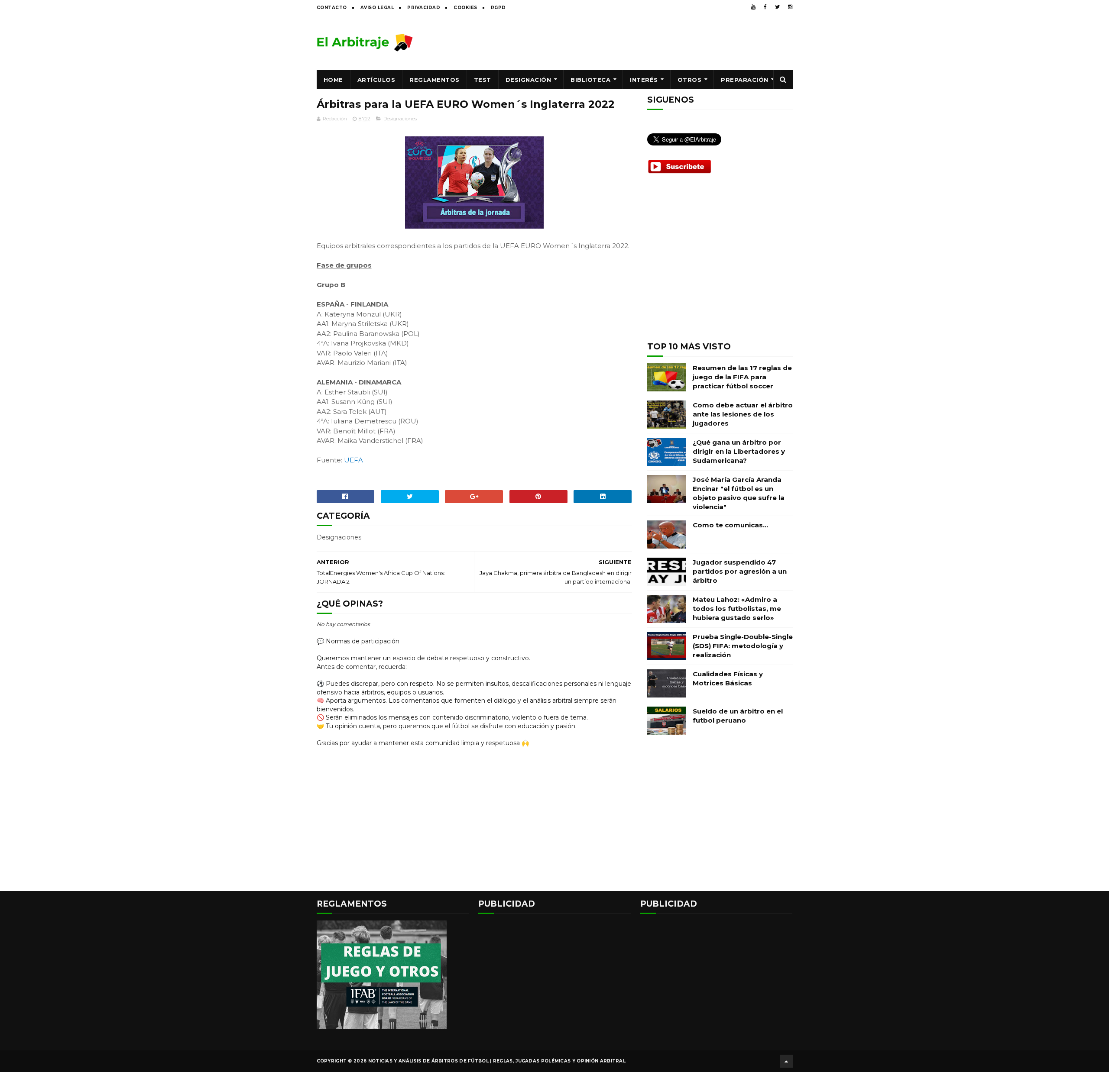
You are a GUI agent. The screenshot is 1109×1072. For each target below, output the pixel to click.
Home (333, 79)
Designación (528, 79)
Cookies (465, 7)
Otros (690, 79)
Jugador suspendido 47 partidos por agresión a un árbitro (740, 571)
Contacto (332, 7)
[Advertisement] (635, 42)
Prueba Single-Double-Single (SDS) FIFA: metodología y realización (743, 646)
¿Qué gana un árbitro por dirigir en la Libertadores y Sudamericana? (739, 451)
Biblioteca (590, 79)
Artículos (376, 79)
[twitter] (777, 7)
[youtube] (753, 7)
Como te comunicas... (730, 525)
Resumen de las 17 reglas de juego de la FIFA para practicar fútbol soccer (742, 377)
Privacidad (423, 7)
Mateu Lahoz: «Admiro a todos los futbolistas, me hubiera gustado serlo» (737, 608)
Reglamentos (434, 79)
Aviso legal (377, 7)
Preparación (745, 79)
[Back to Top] (786, 1061)
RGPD (498, 7)
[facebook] (765, 7)
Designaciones (400, 119)
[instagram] (790, 7)
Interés (644, 79)
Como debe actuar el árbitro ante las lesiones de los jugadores (743, 414)
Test (482, 79)
